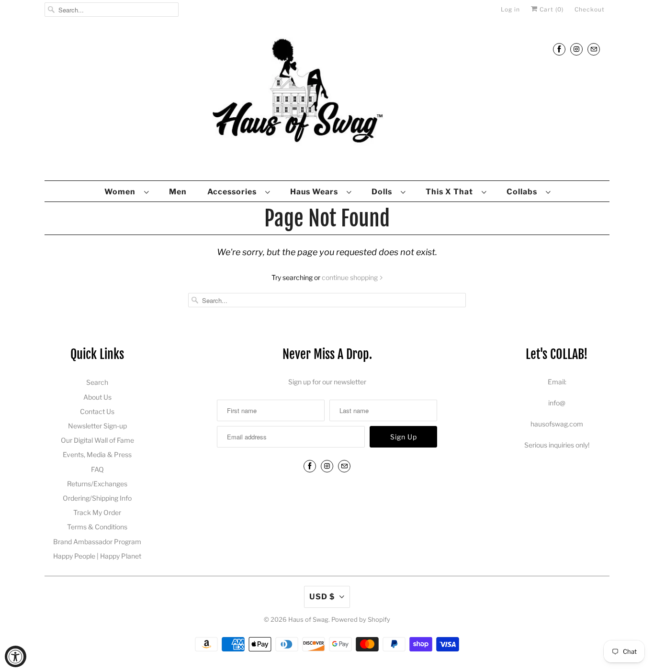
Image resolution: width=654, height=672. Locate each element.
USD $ (322, 596)
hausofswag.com (556, 424)
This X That (451, 191)
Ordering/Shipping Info (97, 498)
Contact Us (97, 411)
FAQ (97, 469)
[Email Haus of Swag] (593, 49)
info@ (556, 403)
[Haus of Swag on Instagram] (576, 49)
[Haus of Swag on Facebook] (559, 49)
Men (178, 191)
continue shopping (350, 277)
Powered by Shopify (360, 619)
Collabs (524, 191)
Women (121, 191)
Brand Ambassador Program (97, 542)
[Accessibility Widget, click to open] (15, 656)
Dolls (384, 191)
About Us (97, 397)
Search (97, 382)
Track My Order (97, 512)
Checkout (590, 9)
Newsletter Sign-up (97, 426)
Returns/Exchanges (97, 484)
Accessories (233, 191)
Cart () (551, 9)
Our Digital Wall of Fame (97, 440)
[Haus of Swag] (327, 102)
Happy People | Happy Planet (97, 556)
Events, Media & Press (97, 454)
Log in (510, 9)
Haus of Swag (308, 619)
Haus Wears (316, 191)
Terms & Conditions (97, 527)
